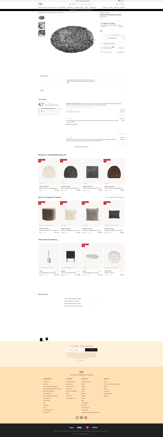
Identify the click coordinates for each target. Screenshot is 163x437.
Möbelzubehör (50, 12)
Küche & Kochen (62, 7)
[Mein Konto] (117, 4)
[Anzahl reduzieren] (101, 35)
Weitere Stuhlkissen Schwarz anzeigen (73, 303)
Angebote (116, 7)
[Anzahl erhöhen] (104, 35)
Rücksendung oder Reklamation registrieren (52, 388)
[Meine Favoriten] (120, 4)
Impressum (45, 384)
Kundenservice (46, 381)
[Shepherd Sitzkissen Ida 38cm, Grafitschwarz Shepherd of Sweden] (72, 39)
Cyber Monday (85, 410)
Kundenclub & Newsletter (48, 391)
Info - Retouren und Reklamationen (50, 386)
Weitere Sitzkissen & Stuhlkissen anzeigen (73, 305)
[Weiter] (95, 40)
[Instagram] (81, 417)
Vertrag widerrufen (81, 360)
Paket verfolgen (46, 400)
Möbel (86, 7)
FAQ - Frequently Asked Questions (50, 395)
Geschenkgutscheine (70, 398)
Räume (83, 400)
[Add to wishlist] (55, 190)
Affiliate (105, 388)
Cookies (45, 407)
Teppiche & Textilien (79, 7)
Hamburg (106, 395)
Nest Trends (84, 405)
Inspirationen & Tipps (86, 381)
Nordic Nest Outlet (108, 393)
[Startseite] (40, 4)
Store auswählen (120, 52)
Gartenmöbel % (92, 7)
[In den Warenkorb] (57, 190)
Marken (111, 7)
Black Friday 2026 (85, 407)
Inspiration (122, 7)
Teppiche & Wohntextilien (71, 391)
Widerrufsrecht (46, 412)
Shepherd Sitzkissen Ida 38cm (69, 12)
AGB (44, 402)
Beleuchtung (70, 7)
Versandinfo (121, 47)
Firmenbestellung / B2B (48, 410)
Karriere (105, 386)
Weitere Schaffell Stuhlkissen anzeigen (73, 298)
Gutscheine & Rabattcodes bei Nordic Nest (90, 412)
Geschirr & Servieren (42, 7)
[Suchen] (70, 4)
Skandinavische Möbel (42, 12)
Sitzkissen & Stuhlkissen (58, 12)
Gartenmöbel (69, 395)
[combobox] (121, 1)
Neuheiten (105, 7)
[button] (102, 18)
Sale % (83, 391)
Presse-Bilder (107, 391)
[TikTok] (86, 417)
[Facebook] (77, 417)
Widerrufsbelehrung (47, 393)
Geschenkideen (85, 402)
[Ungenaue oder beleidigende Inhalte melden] (124, 115)
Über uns (106, 381)
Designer (83, 386)
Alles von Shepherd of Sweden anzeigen (114, 197)
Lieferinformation (46, 398)
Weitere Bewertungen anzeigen (81, 146)
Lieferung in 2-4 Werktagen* (82, 0)
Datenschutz (45, 405)
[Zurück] (49, 40)
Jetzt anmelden (121, 26)
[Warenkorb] (123, 4)
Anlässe (83, 398)
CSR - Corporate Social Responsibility (112, 384)
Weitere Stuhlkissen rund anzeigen (72, 301)
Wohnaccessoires (53, 7)
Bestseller (84, 395)
